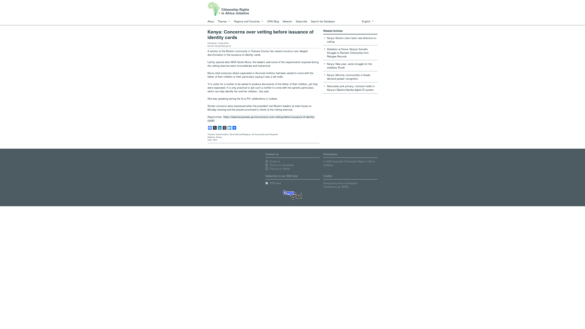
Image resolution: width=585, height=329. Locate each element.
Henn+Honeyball (347, 183)
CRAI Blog (273, 21)
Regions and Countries (247, 21)
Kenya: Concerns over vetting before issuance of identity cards (260, 34)
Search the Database (323, 21)
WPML (345, 187)
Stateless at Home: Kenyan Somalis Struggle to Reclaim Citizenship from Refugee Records (348, 52)
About (210, 21)
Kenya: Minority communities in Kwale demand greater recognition (348, 76)
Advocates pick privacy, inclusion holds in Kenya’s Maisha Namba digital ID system (351, 88)
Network (287, 21)
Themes (222, 21)
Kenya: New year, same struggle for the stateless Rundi (349, 65)
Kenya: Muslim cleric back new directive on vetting (351, 39)
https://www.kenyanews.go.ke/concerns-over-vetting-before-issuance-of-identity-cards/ (261, 118)
